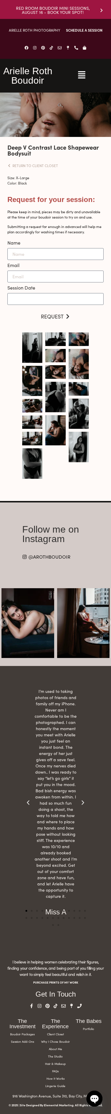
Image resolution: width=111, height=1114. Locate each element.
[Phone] (79, 1006)
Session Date (21, 288)
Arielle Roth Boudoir (27, 76)
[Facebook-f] (31, 1006)
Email (13, 265)
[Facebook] (26, 47)
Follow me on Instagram (50, 534)
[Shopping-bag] (85, 47)
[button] (26, 911)
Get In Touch (56, 994)
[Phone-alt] (76, 47)
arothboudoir (27, 593)
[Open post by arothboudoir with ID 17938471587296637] (27, 623)
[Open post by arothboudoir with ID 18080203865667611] (83, 623)
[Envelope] (60, 47)
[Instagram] (35, 47)
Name (13, 243)
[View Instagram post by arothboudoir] (49, 652)
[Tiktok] (51, 47)
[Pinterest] (43, 47)
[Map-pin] (68, 47)
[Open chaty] (94, 1099)
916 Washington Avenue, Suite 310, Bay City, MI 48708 (55, 1096)
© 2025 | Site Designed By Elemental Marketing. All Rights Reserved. (56, 1105)
